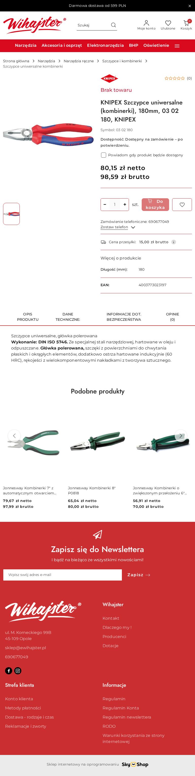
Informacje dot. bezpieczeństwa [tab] (124, 317)
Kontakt (111, 618)
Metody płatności (23, 708)
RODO (109, 726)
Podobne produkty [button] (97, 391)
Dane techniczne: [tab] (68, 317)
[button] (177, 46)
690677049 (16, 657)
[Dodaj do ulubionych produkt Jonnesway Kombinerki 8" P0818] (121, 409)
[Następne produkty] (180, 436)
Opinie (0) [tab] (172, 317)
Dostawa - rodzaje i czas (29, 717)
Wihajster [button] (113, 604)
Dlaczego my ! (117, 627)
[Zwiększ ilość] (125, 205)
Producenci (114, 636)
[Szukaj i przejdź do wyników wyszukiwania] (113, 25)
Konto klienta (19, 698)
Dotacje (111, 645)
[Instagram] (17, 670)
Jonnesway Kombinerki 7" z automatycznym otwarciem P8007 (28, 491)
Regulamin (114, 698)
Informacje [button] (114, 685)
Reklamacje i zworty (25, 726)
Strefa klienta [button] (19, 685)
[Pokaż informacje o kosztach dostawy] (173, 242)
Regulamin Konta (121, 708)
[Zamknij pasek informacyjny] (189, 6)
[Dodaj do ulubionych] (182, 204)
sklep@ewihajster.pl (25, 647)
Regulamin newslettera (127, 717)
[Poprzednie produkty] (14, 436)
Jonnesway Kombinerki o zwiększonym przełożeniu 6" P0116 (159, 491)
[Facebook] (8, 670)
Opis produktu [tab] (28, 317)
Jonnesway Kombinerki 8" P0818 (92, 490)
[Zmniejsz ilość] (104, 205)
